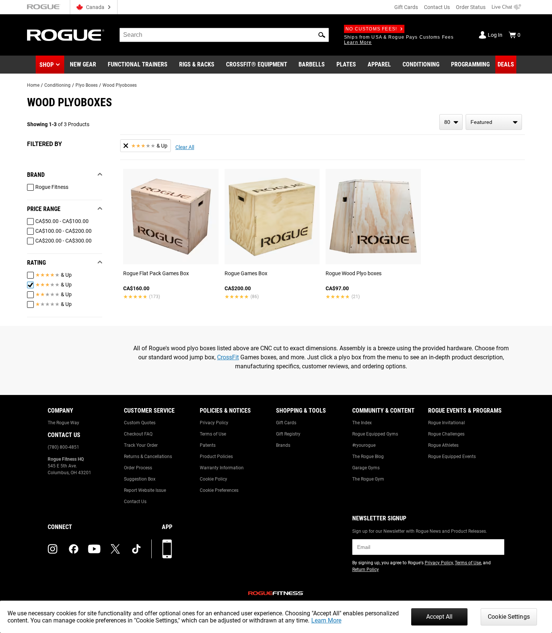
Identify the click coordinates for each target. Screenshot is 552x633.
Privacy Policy (214, 422)
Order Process (138, 467)
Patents (208, 445)
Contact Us (437, 7)
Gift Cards (406, 7)
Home (33, 85)
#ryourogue (364, 445)
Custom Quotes (139, 422)
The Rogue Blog (368, 456)
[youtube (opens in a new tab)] (94, 549)
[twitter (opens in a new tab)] (115, 549)
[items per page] (451, 122)
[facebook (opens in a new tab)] (73, 549)
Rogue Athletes (443, 445)
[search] (224, 35)
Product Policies (216, 456)
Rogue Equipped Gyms (375, 434)
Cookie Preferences (219, 490)
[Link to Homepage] (65, 35)
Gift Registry (288, 434)
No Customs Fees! (371, 29)
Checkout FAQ (138, 434)
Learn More (326, 620)
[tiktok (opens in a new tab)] (136, 549)
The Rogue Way (63, 422)
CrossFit (228, 357)
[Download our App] (167, 549)
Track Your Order (141, 445)
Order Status (471, 7)
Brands (283, 445)
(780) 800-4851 (63, 447)
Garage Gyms (366, 467)
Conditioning (57, 85)
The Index (362, 422)
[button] (322, 35)
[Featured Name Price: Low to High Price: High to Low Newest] (494, 122)
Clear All (184, 147)
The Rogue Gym (368, 479)
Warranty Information (222, 467)
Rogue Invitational (446, 422)
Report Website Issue (145, 490)
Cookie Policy (213, 479)
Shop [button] (46, 64)
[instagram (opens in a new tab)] (52, 549)
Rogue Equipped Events (452, 456)
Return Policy (365, 569)
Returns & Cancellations (148, 456)
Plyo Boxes (86, 85)
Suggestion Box (139, 479)
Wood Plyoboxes (120, 85)
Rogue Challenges (446, 434)
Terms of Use (213, 434)
